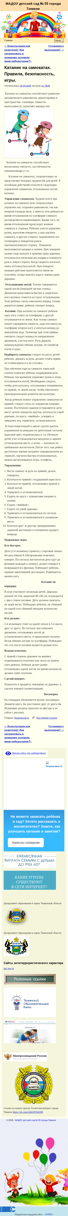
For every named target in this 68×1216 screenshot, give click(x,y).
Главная (8, 40)
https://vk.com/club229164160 (28, 1112)
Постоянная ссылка (46, 717)
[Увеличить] (60, 903)
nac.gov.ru (9, 968)
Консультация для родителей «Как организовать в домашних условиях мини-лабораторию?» (18, 53)
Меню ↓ (59, 40)
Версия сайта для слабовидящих (28, 753)
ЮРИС (49, 1214)
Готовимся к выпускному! (54, 47)
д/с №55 (45, 85)
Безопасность (21, 717)
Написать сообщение (26, 842)
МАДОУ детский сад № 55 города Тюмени (33, 6)
